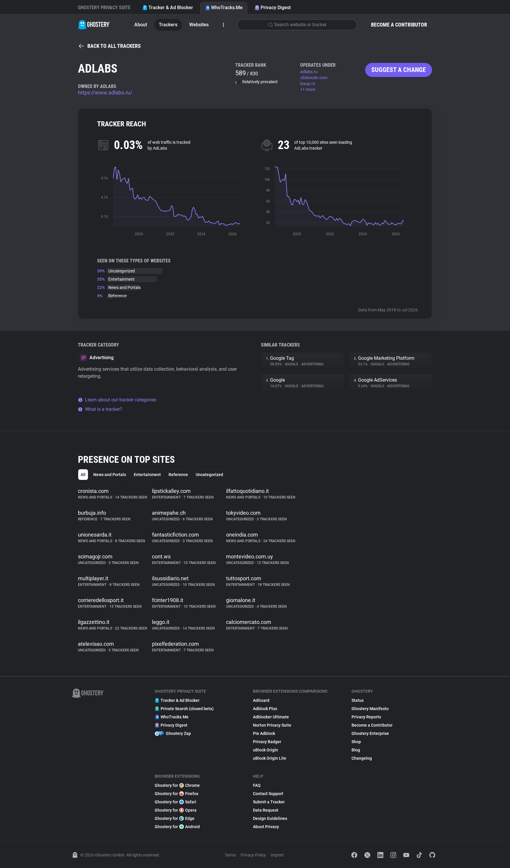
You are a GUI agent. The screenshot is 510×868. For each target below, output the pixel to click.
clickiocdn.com (313, 77)
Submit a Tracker (269, 802)
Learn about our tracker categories (120, 400)
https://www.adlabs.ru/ (105, 92)
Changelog (362, 758)
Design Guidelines (270, 818)
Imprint (277, 855)
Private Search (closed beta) (187, 708)
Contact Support (268, 793)
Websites (199, 24)
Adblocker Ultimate (271, 717)
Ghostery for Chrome (177, 785)
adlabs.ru (309, 71)
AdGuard (261, 700)
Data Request (265, 810)
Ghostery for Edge (174, 818)
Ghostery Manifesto (370, 708)
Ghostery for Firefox (176, 793)
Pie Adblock (264, 733)
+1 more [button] (307, 89)
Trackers (168, 24)
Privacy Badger (267, 741)
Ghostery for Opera (176, 810)
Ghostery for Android (177, 826)
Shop (356, 741)
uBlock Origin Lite (269, 758)
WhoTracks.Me (227, 7)
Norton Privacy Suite (272, 725)
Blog (356, 750)
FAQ (257, 785)
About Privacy (266, 826)
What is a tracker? (103, 409)
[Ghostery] (94, 25)
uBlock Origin (265, 750)
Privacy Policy (253, 855)
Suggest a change (398, 69)
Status (358, 700)
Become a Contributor (399, 25)
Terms (230, 855)
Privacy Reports (366, 717)
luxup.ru (307, 83)
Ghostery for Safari (175, 802)
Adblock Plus (265, 708)
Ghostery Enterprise (370, 733)
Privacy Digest (276, 7)
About (140, 24)
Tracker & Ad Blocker (170, 7)
